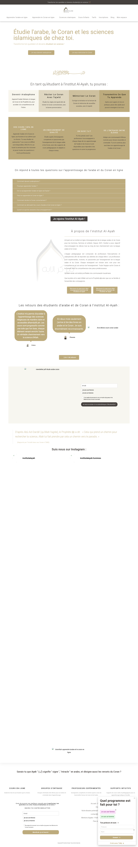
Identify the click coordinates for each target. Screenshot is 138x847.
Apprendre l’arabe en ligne (17, 17)
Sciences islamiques (67, 17)
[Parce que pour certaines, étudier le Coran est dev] (40, 539)
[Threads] (64, 838)
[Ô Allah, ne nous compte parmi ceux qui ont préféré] (21, 478)
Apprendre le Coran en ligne (43, 17)
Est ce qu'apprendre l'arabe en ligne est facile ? (33, 191)
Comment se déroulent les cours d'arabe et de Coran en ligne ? (39, 205)
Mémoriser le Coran (84, 96)
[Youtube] (70, 838)
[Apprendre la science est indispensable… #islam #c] (79, 472)
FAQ (97, 807)
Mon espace (122, 17)
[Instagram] (57, 838)
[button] (69, 181)
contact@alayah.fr (97, 814)
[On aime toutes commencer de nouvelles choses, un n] (40, 669)
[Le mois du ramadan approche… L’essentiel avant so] (98, 520)
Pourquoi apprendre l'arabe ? (27, 186)
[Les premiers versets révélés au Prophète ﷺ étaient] (117, 486)
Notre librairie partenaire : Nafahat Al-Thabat (97, 811)
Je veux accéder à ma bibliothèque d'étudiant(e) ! (99, 404)
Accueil (93, 804)
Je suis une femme (88, 390)
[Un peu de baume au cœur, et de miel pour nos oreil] (59, 476)
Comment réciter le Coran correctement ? (32, 200)
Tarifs (94, 17)
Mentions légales (87, 818)
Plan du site (97, 821)
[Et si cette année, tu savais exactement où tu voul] (21, 656)
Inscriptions (103, 17)
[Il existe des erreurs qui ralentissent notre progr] (59, 676)
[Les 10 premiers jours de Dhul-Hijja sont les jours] (79, 534)
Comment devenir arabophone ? (28, 181)
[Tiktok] (67, 838)
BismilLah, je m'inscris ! (41, 832)
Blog (112, 17)
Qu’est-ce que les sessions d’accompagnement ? (34, 210)
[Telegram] (60, 838)
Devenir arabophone (23, 94)
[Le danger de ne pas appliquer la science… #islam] (98, 472)
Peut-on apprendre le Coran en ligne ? (30, 196)
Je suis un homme (88, 393)
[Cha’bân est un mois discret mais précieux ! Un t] (117, 523)
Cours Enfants (83, 17)
